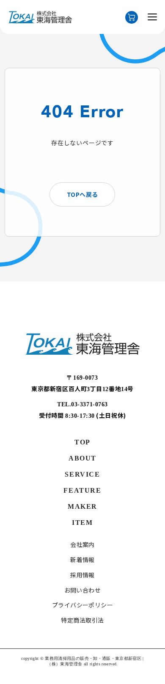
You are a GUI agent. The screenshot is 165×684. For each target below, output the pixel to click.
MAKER (82, 506)
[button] (152, 18)
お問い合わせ (82, 590)
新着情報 (82, 560)
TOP (82, 442)
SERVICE (82, 474)
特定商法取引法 (82, 620)
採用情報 (82, 575)
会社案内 (82, 545)
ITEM (82, 522)
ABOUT (82, 458)
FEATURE (82, 490)
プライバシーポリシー (82, 605)
